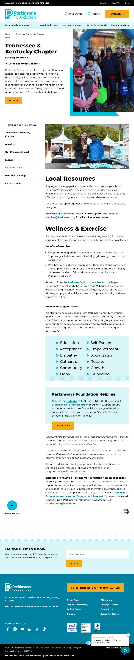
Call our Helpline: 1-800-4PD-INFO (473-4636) (27, 3)
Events (9, 160)
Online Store (74, 609)
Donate (115, 14)
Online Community (77, 605)
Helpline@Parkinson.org (60, 217)
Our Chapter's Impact (17, 152)
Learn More (63, 425)
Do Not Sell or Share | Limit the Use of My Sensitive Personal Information (39, 655)
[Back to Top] (12, 505)
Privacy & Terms (109, 605)
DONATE (13, 100)
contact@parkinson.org (117, 647)
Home (8, 34)
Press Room (73, 600)
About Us (10, 144)
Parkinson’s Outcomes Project (86, 282)
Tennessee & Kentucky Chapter (30, 34)
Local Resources (14, 167)
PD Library (106, 600)
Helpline (66, 213)
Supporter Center (110, 614)
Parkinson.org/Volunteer (60, 503)
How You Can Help (15, 175)
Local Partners (13, 183)
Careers (71, 614)
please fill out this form (71, 471)
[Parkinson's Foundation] (20, 14)
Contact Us (106, 609)
